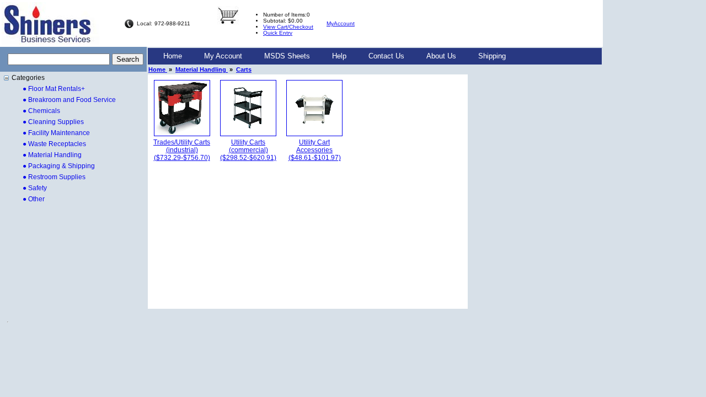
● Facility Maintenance (56, 133)
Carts (244, 69)
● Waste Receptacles (54, 144)
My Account (223, 56)
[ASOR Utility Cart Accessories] (314, 134)
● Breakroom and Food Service (69, 100)
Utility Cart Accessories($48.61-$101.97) (314, 150)
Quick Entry (277, 33)
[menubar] (334, 56)
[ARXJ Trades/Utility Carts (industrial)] (182, 134)
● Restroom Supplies (54, 177)
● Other (34, 199)
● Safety (35, 188)
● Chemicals (41, 111)
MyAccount (341, 23)
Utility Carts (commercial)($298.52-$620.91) (248, 150)
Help (339, 56)
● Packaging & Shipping (59, 166)
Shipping (492, 56)
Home (172, 56)
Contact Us (386, 56)
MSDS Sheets (287, 56)
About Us (441, 56)
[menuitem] (172, 56)
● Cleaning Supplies (53, 122)
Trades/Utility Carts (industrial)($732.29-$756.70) (181, 150)
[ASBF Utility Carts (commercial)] (248, 134)
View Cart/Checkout (288, 27)
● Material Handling (52, 155)
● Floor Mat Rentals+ (54, 89)
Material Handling (201, 69)
